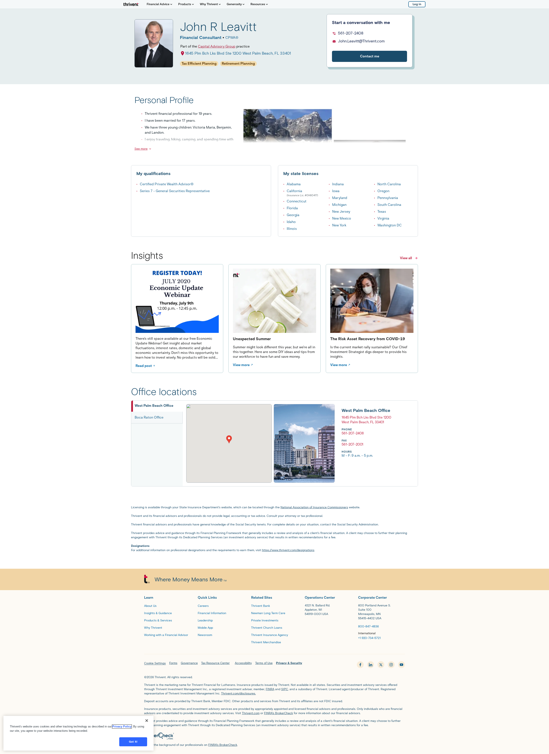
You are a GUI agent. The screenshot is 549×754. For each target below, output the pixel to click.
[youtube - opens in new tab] (401, 664)
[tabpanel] (289, 443)
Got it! (133, 741)
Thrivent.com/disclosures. (238, 693)
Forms (173, 663)
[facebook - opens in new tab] (360, 664)
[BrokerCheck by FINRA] (274, 736)
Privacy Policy (121, 726)
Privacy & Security (289, 663)
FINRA (270, 689)
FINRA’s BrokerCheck (278, 713)
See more (141, 149)
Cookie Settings (155, 663)
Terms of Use (264, 663)
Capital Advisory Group (216, 46)
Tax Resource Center (215, 663)
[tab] (157, 406)
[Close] (146, 720)
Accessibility (243, 663)
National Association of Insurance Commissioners (314, 507)
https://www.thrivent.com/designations (288, 550)
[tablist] (157, 443)
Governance (189, 663)
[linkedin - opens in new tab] (370, 664)
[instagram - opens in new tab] (391, 664)
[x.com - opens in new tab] (381, 664)
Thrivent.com (250, 713)
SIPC (284, 689)
